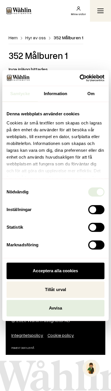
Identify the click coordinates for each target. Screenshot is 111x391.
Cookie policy (61, 335)
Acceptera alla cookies (55, 270)
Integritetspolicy (27, 335)
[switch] (96, 209)
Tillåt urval (55, 289)
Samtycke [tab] (20, 93)
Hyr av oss (35, 37)
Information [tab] (55, 93)
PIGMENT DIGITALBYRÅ (22, 348)
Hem (13, 37)
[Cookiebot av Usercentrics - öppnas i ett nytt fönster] (79, 78)
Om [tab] (90, 93)
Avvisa (55, 308)
